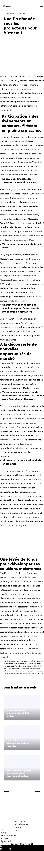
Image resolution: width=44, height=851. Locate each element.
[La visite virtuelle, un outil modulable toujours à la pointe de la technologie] (12, 791)
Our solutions (20, 821)
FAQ (10, 830)
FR (8, 849)
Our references (14, 824)
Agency (11, 827)
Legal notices (7, 841)
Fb (3, 833)
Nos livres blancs (9, 835)
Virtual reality (9, 13)
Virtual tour (21, 13)
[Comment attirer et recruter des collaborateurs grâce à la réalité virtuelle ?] (32, 791)
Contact (5, 838)
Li (3, 826)
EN (9, 847)
